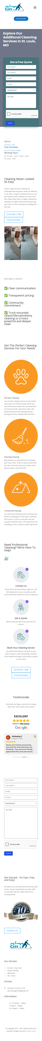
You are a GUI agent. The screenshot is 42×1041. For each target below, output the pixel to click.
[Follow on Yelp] (21, 954)
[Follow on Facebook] (16, 954)
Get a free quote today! (12, 150)
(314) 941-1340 (9, 145)
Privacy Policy (31, 1031)
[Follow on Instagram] (25, 954)
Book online (21, 19)
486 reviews (24, 724)
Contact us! (12, 930)
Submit (10, 123)
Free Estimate (12, 219)
